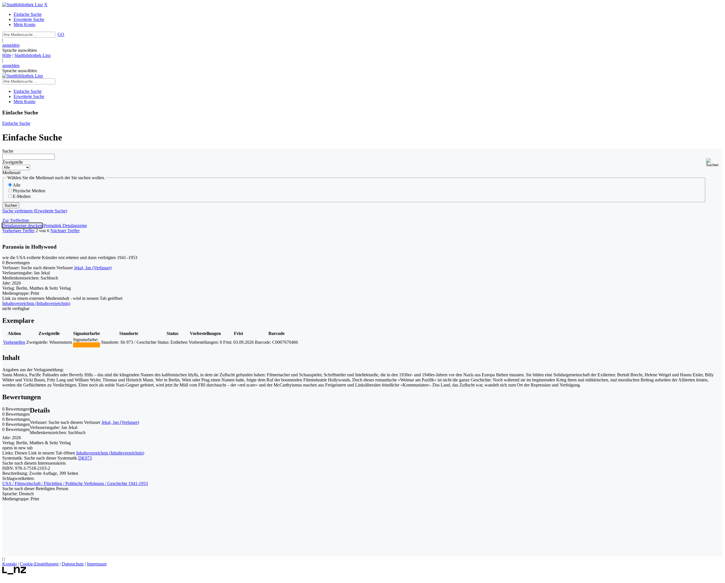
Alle (16, 185)
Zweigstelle (12, 162)
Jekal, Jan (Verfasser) (93, 267)
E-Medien (22, 196)
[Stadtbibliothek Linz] (22, 4)
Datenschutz (73, 563)
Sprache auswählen (19, 50)
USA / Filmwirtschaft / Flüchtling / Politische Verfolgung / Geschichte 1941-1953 (75, 483)
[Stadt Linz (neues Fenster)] (14, 573)
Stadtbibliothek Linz (32, 55)
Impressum (96, 563)
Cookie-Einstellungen (39, 563)
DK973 (85, 458)
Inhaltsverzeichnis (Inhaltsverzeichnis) (110, 452)
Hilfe (6, 55)
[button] (714, 162)
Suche (7, 151)
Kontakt (9, 563)
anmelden (11, 45)
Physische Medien (29, 190)
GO (60, 34)
